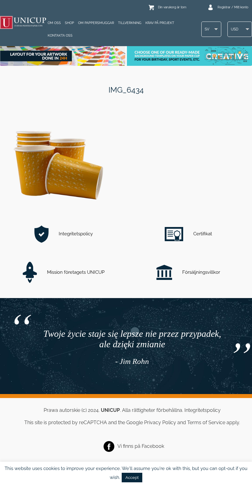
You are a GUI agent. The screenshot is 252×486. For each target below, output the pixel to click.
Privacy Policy (160, 422)
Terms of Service (206, 422)
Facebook (153, 446)
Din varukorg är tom (172, 7)
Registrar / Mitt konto (233, 7)
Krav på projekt (159, 23)
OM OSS (54, 23)
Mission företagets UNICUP (75, 272)
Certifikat (202, 234)
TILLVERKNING (129, 23)
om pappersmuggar (96, 23)
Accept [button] (132, 477)
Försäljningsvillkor (200, 272)
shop (69, 23)
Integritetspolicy (75, 234)
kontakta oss (60, 36)
